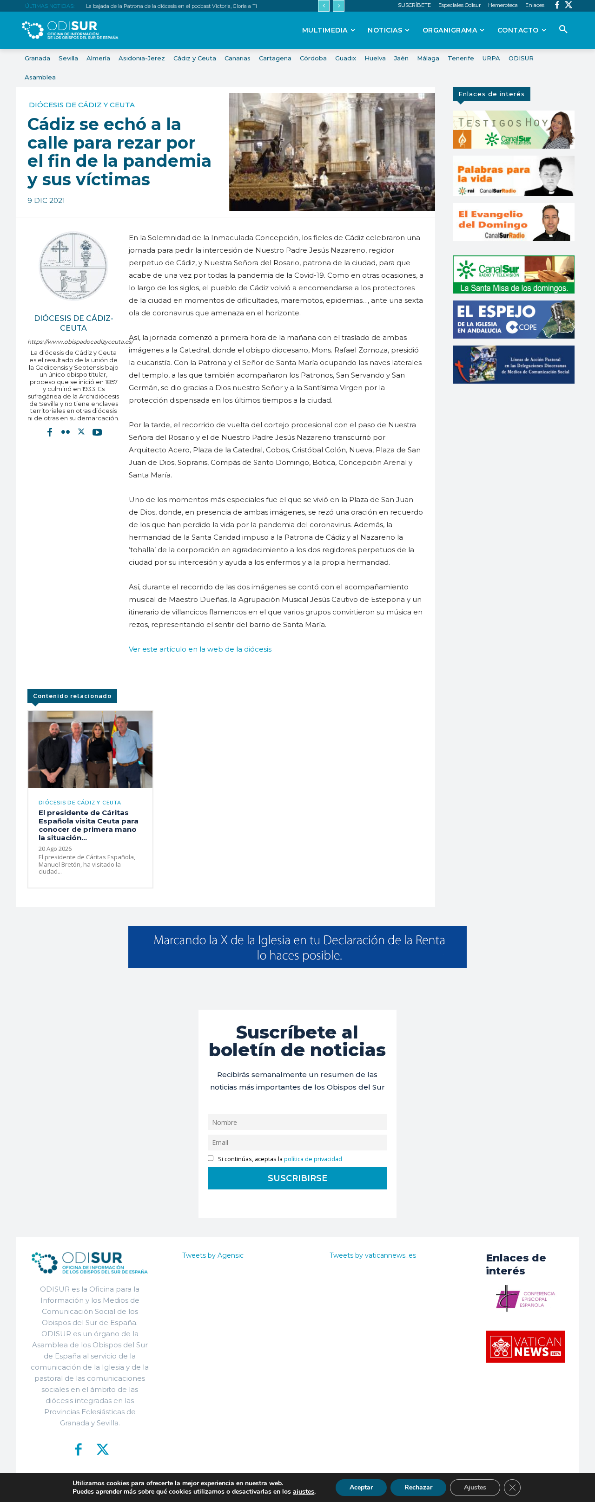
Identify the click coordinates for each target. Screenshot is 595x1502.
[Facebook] (557, 6)
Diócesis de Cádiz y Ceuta (82, 104)
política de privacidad (313, 1159)
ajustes (303, 1492)
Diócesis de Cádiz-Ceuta (73, 323)
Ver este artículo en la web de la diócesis (200, 649)
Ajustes (475, 1487)
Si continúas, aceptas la (279, 1159)
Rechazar (418, 1487)
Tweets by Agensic (213, 1255)
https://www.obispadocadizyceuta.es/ (73, 341)
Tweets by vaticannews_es (373, 1255)
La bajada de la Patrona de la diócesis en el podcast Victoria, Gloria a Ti (171, 6)
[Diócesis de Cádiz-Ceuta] (73, 266)
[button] (563, 30)
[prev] (324, 6)
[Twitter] (569, 6)
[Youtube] (97, 431)
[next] (338, 6)
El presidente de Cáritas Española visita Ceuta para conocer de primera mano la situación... (89, 825)
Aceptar (361, 1487)
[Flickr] (65, 431)
